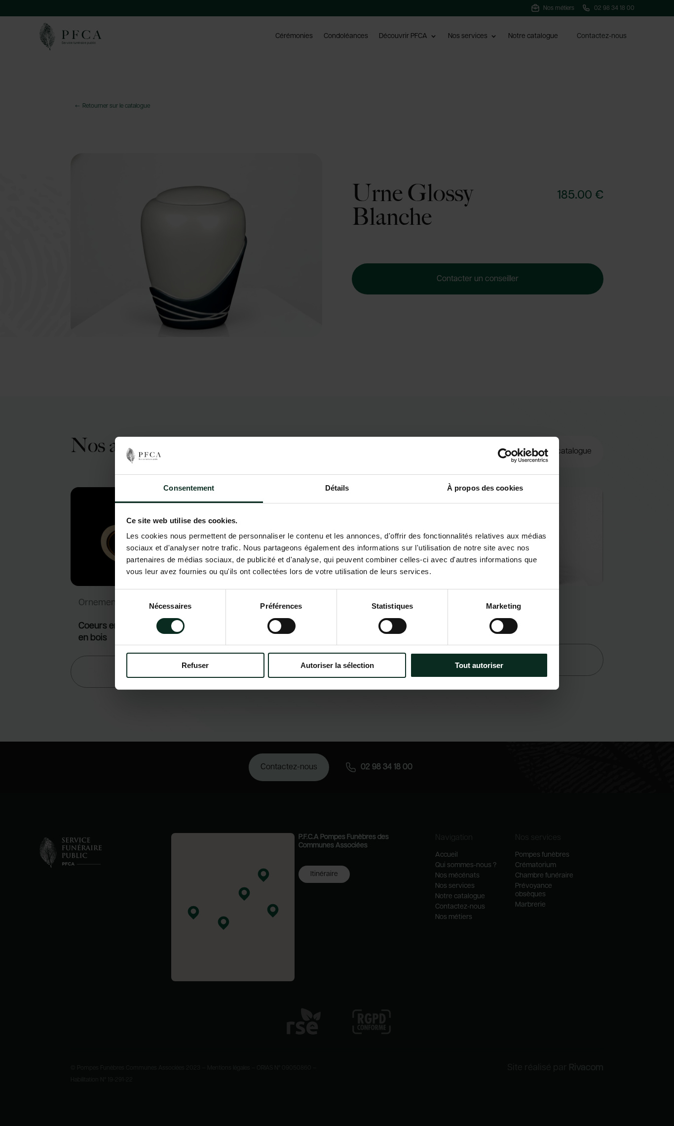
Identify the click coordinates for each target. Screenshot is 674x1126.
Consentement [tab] (188, 488)
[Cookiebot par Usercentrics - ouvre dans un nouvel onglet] (505, 455)
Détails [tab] (337, 488)
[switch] (281, 626)
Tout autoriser (479, 665)
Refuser (195, 665)
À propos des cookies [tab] (485, 488)
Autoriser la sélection (337, 665)
